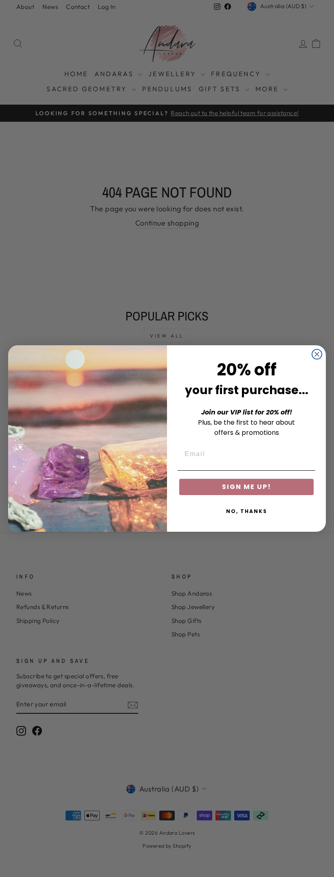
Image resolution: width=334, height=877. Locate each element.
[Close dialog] (317, 354)
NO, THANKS (246, 511)
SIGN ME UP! (246, 486)
